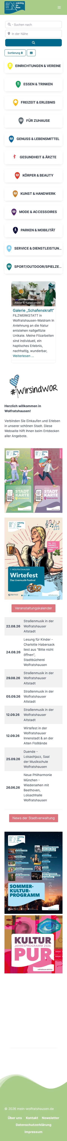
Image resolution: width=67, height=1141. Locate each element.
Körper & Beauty (38, 175)
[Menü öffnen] (59, 7)
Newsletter (50, 1118)
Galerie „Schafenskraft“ (33, 310)
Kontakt (32, 1118)
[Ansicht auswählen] (31, 52)
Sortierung (14, 52)
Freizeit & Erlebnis (38, 102)
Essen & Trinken (38, 84)
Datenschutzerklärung (33, 1125)
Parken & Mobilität (38, 230)
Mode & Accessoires (38, 212)
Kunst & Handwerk (37, 194)
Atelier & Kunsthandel (28, 302)
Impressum (33, 1132)
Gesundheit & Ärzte (38, 157)
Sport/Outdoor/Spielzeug (39, 267)
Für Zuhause (38, 121)
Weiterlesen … (23, 356)
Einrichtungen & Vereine (38, 66)
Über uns (15, 1118)
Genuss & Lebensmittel (38, 139)
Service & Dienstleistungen (40, 248)
